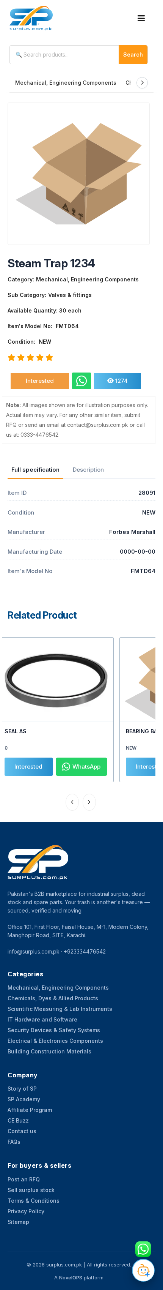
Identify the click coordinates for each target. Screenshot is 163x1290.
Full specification (35, 469)
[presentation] (72, 802)
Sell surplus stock (31, 1190)
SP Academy (24, 1099)
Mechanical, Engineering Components (65, 82)
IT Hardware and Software (42, 1019)
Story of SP (22, 1088)
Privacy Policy (26, 1211)
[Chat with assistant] (143, 1270)
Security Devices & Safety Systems (54, 1030)
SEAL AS (16, 731)
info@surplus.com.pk (34, 951)
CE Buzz (18, 1120)
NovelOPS (70, 1277)
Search (133, 54)
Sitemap (18, 1222)
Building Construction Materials (49, 1051)
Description (88, 469)
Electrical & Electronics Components (55, 1040)
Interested (40, 380)
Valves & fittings (70, 295)
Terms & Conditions (34, 1200)
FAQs (14, 1141)
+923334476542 (85, 951)
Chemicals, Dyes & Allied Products (53, 998)
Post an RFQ (24, 1179)
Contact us (22, 1131)
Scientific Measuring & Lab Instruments (60, 1009)
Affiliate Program (30, 1110)
